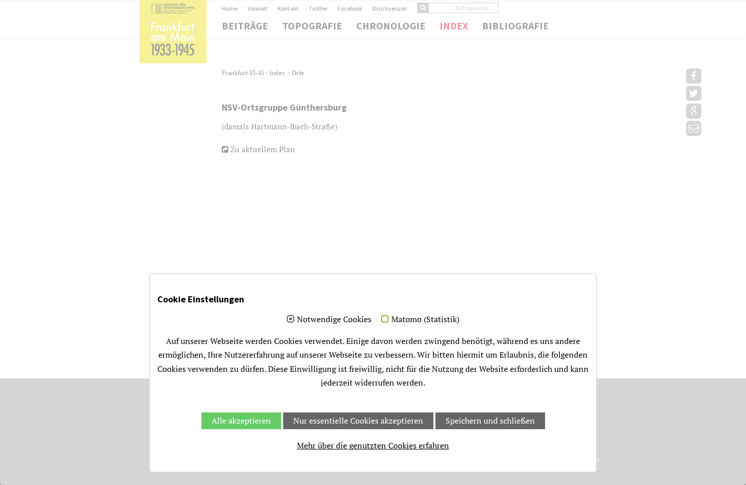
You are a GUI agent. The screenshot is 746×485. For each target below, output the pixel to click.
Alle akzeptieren (241, 420)
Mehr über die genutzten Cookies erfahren (373, 445)
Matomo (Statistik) (425, 319)
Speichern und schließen (490, 420)
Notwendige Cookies (334, 319)
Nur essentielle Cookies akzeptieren (358, 420)
